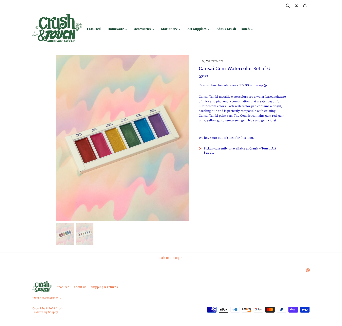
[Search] (287, 5)
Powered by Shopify (45, 312)
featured (63, 287)
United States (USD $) (45, 298)
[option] (122, 138)
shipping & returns (104, 287)
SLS (201, 61)
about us (80, 287)
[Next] (183, 138)
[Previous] (62, 138)
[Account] (296, 5)
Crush (59, 308)
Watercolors (214, 61)
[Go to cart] (305, 5)
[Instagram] (308, 270)
